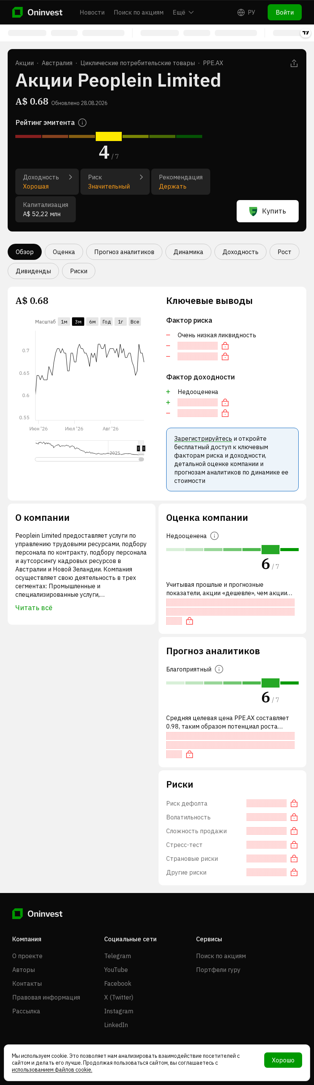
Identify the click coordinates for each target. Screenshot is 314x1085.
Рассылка (26, 1011)
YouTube (116, 969)
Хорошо (283, 1060)
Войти (285, 12)
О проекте (27, 956)
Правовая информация (46, 997)
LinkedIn (116, 1025)
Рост (284, 252)
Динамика (188, 252)
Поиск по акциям (139, 12)
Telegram (117, 956)
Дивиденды (33, 271)
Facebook (117, 983)
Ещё (179, 12)
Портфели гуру (218, 969)
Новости (92, 12)
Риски (78, 271)
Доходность (240, 252)
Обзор (25, 252)
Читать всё (33, 607)
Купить (274, 211)
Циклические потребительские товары (137, 63)
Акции (24, 63)
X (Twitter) (118, 997)
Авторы (23, 969)
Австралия (57, 63)
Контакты (27, 983)
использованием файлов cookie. (52, 1069)
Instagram (118, 1011)
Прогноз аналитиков (124, 252)
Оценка (64, 252)
